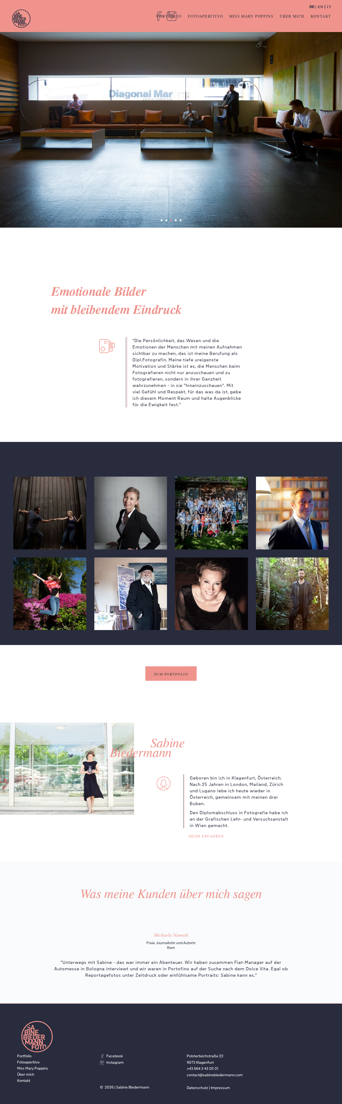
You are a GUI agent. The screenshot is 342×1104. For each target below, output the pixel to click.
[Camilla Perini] (49, 593)
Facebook (114, 1055)
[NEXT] (332, 939)
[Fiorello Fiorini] (130, 593)
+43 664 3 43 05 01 (202, 1068)
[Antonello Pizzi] (292, 513)
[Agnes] (130, 513)
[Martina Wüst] (211, 593)
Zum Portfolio (171, 674)
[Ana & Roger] (49, 513)
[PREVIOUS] (10, 939)
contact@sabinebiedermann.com (215, 1074)
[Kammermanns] (211, 513)
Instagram (115, 1062)
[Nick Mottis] (292, 593)
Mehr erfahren (206, 836)
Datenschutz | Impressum (208, 1087)
